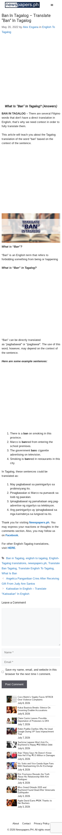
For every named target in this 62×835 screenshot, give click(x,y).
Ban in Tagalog (15, 558)
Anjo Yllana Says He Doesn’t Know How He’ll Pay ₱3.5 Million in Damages (36, 754)
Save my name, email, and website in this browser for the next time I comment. (31, 672)
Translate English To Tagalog (36, 568)
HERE (11, 548)
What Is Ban (9, 573)
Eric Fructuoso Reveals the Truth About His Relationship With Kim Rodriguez (33, 777)
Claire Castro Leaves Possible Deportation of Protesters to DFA (33, 719)
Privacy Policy (41, 823)
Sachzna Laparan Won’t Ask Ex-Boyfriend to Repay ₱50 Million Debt (35, 743)
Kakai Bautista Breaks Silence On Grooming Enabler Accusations (34, 709)
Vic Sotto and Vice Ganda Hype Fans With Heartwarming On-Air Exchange (36, 764)
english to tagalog (36, 558)
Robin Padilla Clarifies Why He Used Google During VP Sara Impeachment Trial (36, 731)
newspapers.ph (37, 563)
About (16, 823)
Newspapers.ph (39, 522)
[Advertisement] (31, 71)
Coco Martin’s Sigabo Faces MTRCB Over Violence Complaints (35, 698)
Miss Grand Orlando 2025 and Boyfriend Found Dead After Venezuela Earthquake (36, 790)
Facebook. (12, 535)
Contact (26, 823)
